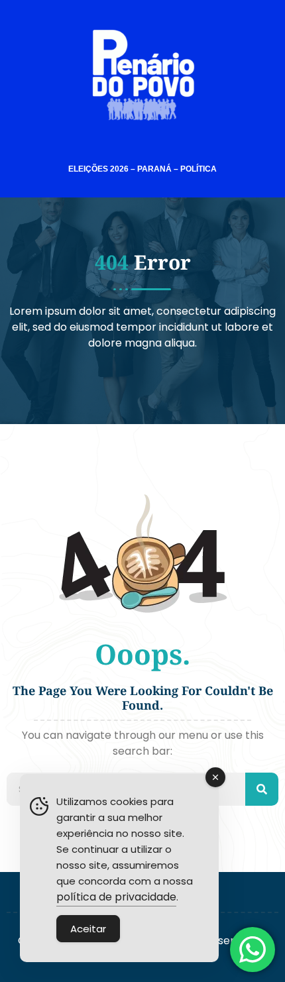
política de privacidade (116, 896)
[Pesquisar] (261, 789)
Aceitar (88, 929)
